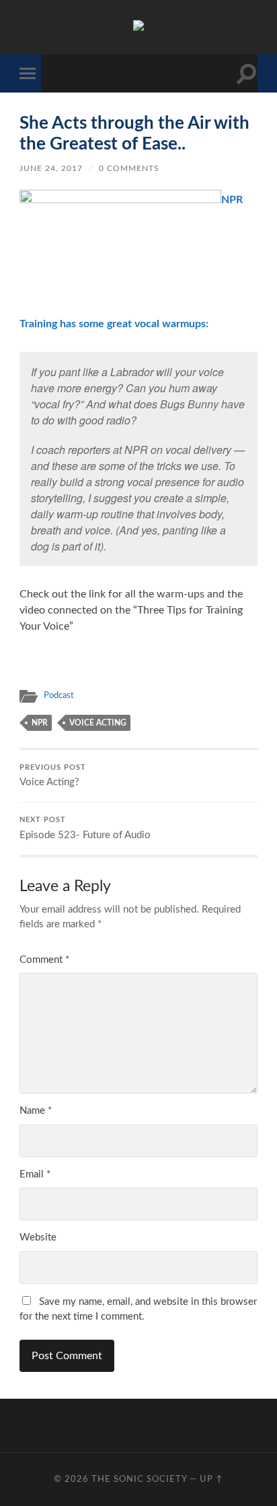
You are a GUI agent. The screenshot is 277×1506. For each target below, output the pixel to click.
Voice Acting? (52, 776)
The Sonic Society (140, 1479)
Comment (44, 960)
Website (37, 1237)
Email (34, 1174)
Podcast (59, 695)
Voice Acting (97, 723)
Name (35, 1111)
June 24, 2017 (51, 168)
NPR (40, 723)
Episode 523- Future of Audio (85, 828)
